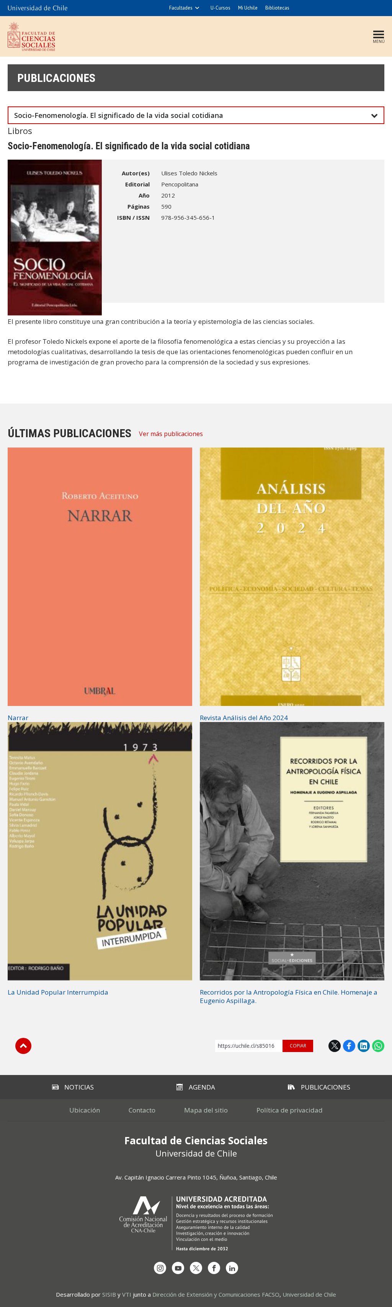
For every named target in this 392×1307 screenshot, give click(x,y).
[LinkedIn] (232, 1268)
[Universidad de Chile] (37, 8)
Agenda (202, 1087)
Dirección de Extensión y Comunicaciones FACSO (215, 1294)
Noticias (79, 1087)
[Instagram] (160, 1268)
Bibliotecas (277, 8)
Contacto (142, 1110)
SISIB (109, 1294)
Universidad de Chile (309, 1294)
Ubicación (84, 1110)
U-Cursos (220, 8)
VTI (126, 1294)
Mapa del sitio (206, 1110)
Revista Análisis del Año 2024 (244, 717)
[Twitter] (196, 1268)
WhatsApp (378, 1046)
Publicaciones (56, 78)
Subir (23, 1046)
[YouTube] (178, 1268)
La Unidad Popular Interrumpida (58, 992)
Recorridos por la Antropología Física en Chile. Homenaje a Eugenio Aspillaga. (288, 996)
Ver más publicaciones (171, 434)
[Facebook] (214, 1268)
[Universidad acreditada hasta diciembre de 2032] (196, 1223)
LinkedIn (364, 1046)
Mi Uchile (248, 8)
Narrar (18, 717)
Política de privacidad (289, 1110)
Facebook (349, 1046)
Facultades (181, 8)
